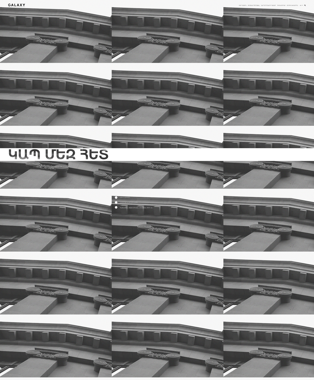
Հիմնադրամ (281, 5)
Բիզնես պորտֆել (254, 5)
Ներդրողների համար (268, 5)
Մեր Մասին (243, 5)
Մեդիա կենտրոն (292, 5)
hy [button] (301, 5)
